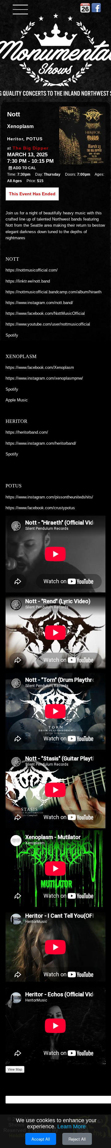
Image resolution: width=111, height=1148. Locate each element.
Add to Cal (24, 168)
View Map (15, 1069)
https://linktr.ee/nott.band (28, 281)
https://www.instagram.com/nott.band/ (39, 302)
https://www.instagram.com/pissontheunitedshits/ (49, 497)
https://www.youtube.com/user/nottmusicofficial (48, 324)
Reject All (77, 1139)
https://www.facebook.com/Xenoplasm (40, 367)
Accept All (40, 1139)
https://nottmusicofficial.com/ (32, 270)
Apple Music (17, 400)
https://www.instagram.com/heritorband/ (41, 443)
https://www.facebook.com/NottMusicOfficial (45, 313)
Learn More (71, 1126)
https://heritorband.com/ (27, 432)
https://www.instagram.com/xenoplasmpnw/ (44, 378)
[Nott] (82, 134)
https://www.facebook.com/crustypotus (40, 508)
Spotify (12, 335)
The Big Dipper (30, 148)
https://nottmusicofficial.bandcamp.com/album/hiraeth (53, 292)
